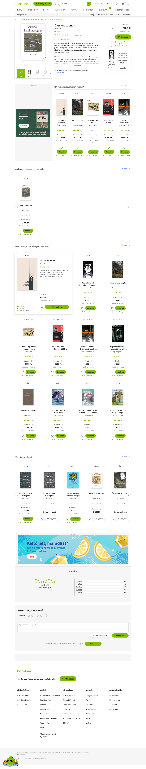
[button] (50, 73)
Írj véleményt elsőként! (74, 35)
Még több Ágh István (24, 457)
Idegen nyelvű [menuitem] (88, 10)
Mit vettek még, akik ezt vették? (69, 86)
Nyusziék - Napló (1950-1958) (58, 411)
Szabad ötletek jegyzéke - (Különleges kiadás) (88, 284)
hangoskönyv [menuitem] (60, 10)
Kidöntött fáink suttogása (25, 494)
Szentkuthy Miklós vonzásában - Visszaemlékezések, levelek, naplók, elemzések (93, 121)
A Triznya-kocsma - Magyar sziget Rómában (118, 411)
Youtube (115, 709)
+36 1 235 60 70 (23, 695)
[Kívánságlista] (117, 4)
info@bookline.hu (24, 700)
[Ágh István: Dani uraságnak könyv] (33, 42)
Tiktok (114, 704)
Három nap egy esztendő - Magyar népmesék (73, 494)
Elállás (88, 723)
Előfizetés (126, 15)
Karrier (43, 704)
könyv (61, 93)
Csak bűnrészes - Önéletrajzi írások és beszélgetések (124, 121)
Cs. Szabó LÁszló (124, 125)
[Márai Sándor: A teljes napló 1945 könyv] (28, 397)
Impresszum (45, 709)
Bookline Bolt (22, 704)
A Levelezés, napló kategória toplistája (32, 246)
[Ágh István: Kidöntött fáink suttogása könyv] (25, 480)
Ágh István (25, 210)
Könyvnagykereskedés (48, 718)
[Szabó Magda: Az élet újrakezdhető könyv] (88, 397)
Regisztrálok (99, 4)
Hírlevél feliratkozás (71, 714)
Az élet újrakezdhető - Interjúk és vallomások (88, 411)
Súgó (88, 718)
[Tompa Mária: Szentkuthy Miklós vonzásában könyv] (93, 107)
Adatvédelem (45, 723)
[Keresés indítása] (89, 4)
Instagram (116, 700)
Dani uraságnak (26, 205)
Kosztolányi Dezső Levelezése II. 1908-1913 (108, 121)
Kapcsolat (90, 714)
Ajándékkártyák (69, 700)
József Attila (88, 288)
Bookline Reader (69, 704)
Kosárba (124, 37)
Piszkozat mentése (100, 635)
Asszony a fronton (62, 121)
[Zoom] (44, 58)
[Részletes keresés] (56, 4)
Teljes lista (124, 86)
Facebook (115, 695)
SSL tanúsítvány (20, 755)
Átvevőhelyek (91, 709)
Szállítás (89, 704)
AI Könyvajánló (44, 4)
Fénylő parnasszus (96, 493)
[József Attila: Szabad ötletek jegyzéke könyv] (88, 269)
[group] (21, 73)
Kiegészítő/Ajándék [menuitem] (121, 10)
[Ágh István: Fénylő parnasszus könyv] (96, 480)
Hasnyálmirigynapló (77, 120)
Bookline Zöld (45, 700)
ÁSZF (42, 727)
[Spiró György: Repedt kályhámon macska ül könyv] (118, 333)
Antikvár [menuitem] (74, 10)
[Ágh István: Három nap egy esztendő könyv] (73, 480)
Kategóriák (21, 15)
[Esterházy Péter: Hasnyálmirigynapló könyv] (77, 107)
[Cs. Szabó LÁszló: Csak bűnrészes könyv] (124, 107)
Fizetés (88, 700)
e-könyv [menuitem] (46, 10)
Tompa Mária (93, 125)
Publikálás (120, 635)
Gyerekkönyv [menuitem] (33, 10)
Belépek (109, 4)
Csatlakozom (68, 678)
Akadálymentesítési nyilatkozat (48, 735)
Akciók (118, 15)
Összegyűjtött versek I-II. (120, 494)
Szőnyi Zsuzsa (118, 415)
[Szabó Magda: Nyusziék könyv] (58, 397)
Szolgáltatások (92, 695)
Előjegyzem (51, 519)
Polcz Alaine (61, 125)
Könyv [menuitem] (19, 10)
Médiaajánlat (45, 714)
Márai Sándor (28, 415)
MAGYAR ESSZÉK (64, 40)
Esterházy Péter (77, 125)
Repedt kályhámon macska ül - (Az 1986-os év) (118, 347)
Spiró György (117, 352)
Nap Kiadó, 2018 (59, 31)
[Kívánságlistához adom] (111, 36)
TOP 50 (66, 723)
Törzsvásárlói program (105, 15)
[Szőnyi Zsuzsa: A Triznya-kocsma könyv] (117, 397)
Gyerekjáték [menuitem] (105, 9)
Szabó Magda (58, 415)
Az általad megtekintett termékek (30, 169)
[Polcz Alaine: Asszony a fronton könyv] (62, 107)
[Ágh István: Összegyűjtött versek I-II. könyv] (120, 480)
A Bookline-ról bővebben (50, 695)
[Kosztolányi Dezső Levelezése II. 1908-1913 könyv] (108, 107)
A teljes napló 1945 (28, 410)
